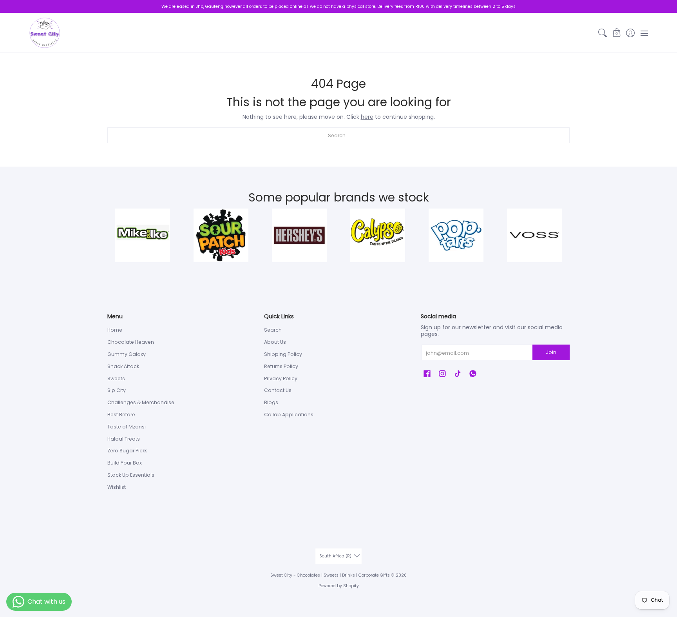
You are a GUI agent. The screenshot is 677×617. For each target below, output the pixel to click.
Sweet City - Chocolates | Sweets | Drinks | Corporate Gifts (330, 575)
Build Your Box (124, 462)
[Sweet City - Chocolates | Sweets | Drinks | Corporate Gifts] (44, 33)
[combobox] (338, 135)
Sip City (116, 390)
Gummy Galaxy (126, 354)
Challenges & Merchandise (140, 402)
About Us (275, 342)
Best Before (121, 414)
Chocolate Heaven (130, 342)
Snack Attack (123, 366)
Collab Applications (288, 414)
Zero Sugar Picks (127, 450)
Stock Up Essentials (130, 475)
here (367, 117)
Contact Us (277, 390)
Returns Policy (281, 366)
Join (551, 352)
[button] (616, 33)
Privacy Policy (280, 378)
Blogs (271, 402)
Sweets (116, 378)
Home (114, 330)
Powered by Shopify (339, 586)
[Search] (603, 33)
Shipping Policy (283, 354)
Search (273, 330)
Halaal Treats (123, 439)
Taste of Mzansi (126, 426)
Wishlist (116, 487)
